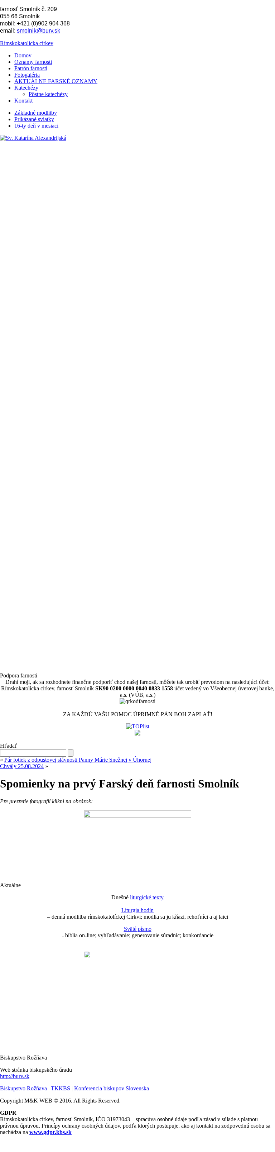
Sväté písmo (137, 929)
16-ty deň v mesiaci (36, 126)
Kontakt (23, 100)
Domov (23, 55)
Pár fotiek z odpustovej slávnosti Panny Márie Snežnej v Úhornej (77, 760)
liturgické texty (147, 897)
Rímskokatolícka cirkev (26, 43)
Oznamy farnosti (33, 62)
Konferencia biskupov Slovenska (111, 1088)
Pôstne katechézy (48, 94)
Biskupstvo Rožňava (23, 1088)
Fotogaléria (27, 75)
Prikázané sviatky (34, 119)
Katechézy (26, 88)
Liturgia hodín (137, 910)
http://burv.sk (14, 1076)
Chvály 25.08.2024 (22, 766)
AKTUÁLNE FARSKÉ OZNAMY (55, 81)
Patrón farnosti (30, 68)
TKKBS (60, 1088)
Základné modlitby (35, 113)
